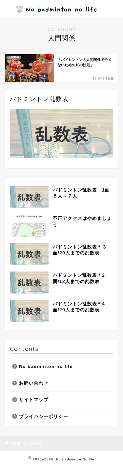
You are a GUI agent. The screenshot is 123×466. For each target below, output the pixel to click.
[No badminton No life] (61, 9)
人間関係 (35, 443)
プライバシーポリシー (43, 416)
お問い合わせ (34, 383)
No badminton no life (46, 366)
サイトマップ (34, 399)
